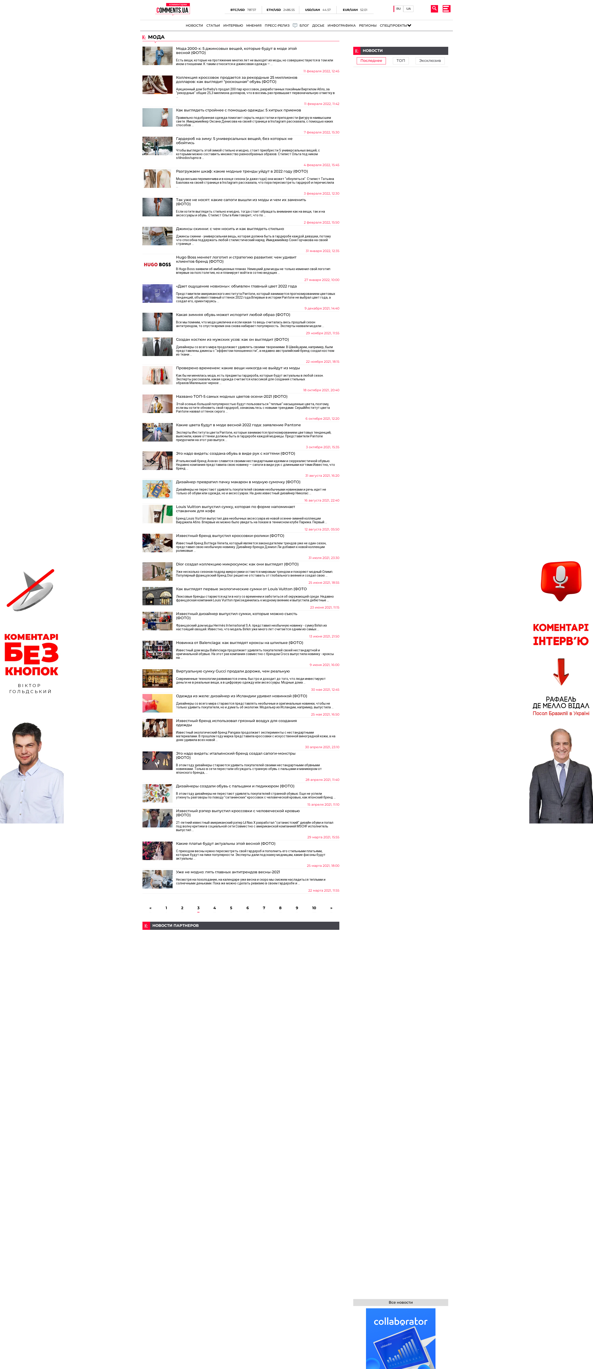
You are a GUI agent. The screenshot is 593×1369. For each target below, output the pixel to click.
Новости (194, 25)
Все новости (401, 1302)
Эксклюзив (430, 61)
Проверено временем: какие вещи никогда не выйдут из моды (238, 368)
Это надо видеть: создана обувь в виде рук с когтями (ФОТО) (235, 453)
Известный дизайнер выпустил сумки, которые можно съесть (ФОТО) (236, 616)
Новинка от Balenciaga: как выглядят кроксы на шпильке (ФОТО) (239, 643)
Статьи (213, 25)
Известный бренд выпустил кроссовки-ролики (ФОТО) (230, 536)
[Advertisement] (240, 962)
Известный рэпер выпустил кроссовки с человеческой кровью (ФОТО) (238, 813)
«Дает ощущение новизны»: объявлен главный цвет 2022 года (236, 286)
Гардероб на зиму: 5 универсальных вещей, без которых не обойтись (234, 141)
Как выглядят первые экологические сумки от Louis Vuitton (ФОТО (241, 589)
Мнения (254, 25)
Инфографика (342, 25)
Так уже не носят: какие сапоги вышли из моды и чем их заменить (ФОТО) (241, 202)
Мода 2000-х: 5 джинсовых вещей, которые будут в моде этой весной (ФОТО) (236, 51)
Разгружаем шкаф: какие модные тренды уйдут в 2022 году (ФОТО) (242, 171)
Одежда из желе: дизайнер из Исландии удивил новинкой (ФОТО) (241, 696)
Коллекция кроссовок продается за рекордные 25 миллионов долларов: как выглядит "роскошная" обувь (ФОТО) (236, 80)
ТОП (401, 61)
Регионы (368, 25)
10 (314, 908)
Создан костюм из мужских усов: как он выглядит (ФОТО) (232, 340)
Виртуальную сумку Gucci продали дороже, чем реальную (233, 671)
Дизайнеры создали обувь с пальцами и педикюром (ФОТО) (235, 786)
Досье (318, 25)
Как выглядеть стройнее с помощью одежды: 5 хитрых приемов (238, 110)
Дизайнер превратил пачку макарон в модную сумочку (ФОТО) (238, 482)
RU (398, 8)
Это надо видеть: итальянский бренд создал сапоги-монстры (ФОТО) (236, 755)
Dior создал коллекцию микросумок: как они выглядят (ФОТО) (237, 564)
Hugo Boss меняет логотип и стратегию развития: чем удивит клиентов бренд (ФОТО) (236, 259)
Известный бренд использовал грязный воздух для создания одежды (236, 723)
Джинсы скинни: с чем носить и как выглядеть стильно (230, 229)
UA (408, 8)
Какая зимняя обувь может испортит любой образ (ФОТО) (233, 315)
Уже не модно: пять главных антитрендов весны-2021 (228, 872)
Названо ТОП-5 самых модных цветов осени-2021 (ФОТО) (231, 396)
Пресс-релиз (277, 25)
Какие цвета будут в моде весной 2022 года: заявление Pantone (238, 425)
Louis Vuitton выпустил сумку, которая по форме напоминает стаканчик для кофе (235, 509)
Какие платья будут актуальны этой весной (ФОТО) (225, 844)
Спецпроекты (393, 25)
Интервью (233, 25)
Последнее (371, 61)
